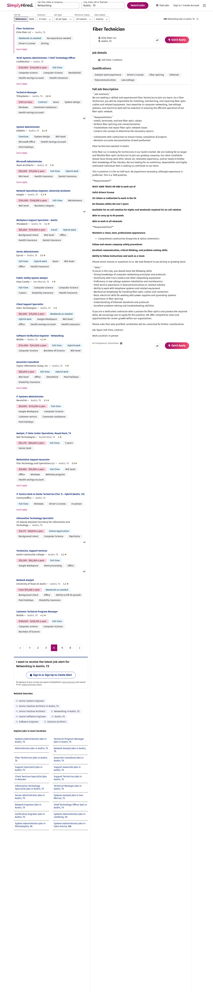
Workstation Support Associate (33, 459)
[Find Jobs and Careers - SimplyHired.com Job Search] (20, 5)
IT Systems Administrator (29, 396)
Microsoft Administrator (29, 161)
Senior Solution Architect (32, 711)
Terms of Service (68, 682)
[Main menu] (204, 5)
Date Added (99, 15)
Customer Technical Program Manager (37, 611)
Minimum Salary (82, 15)
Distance (41, 15)
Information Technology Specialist (34, 518)
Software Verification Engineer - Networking (40, 335)
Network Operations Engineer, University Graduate (43, 190)
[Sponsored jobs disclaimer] (197, 19)
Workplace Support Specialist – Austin (36, 220)
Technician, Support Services (31, 550)
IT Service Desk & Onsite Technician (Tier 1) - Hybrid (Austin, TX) (50, 494)
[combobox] (57, 5)
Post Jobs (164, 5)
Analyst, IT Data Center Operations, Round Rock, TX (43, 433)
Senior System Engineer (31, 701)
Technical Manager (26, 92)
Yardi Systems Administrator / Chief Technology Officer (45, 57)
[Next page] (79, 647)
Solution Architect (56, 721)
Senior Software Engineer (32, 716)
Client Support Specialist (29, 304)
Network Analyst (25, 580)
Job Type (58, 15)
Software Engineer (29, 721)
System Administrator (28, 127)
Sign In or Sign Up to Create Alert (52, 675)
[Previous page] (20, 647)
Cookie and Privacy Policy (31, 685)
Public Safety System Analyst (32, 278)
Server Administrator (27, 251)
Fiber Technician (25, 28)
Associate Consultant (27, 362)
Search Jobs (138, 5)
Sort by (17, 15)
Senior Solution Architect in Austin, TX (39, 706)
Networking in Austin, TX (67, 711)
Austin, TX (60, 716)
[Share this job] (157, 40)
